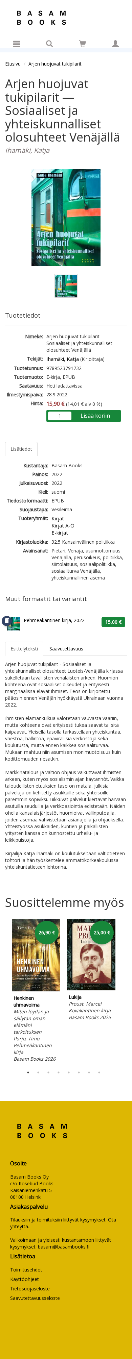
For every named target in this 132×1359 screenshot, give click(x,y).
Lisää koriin (95, 415)
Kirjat (57, 518)
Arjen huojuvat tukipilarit (55, 63)
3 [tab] (48, 1072)
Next (123, 991)
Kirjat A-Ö (62, 525)
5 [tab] (68, 1072)
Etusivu (13, 63)
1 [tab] (28, 1072)
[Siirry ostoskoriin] (82, 43)
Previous (3, 991)
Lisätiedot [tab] (21, 449)
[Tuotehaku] (49, 43)
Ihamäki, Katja (62, 358)
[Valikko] (16, 43)
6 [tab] (78, 1072)
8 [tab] (99, 1072)
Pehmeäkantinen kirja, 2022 (54, 620)
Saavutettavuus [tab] (66, 648)
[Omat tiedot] (115, 43)
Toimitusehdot (26, 1269)
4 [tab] (58, 1072)
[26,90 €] (36, 989)
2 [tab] (38, 1072)
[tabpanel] (36, 991)
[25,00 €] (91, 988)
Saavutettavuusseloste (35, 1298)
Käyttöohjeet (24, 1279)
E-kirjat (59, 532)
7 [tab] (89, 1072)
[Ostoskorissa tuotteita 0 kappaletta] (82, 45)
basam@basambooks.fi (63, 1246)
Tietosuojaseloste (30, 1288)
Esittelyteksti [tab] (24, 648)
